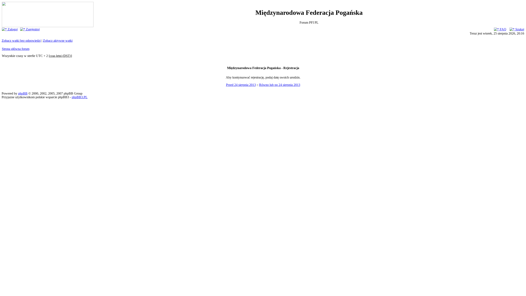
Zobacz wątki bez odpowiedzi (21, 40)
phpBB (23, 93)
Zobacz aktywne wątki (58, 40)
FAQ (502, 29)
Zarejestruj (32, 29)
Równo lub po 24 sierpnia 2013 (279, 85)
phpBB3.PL (80, 97)
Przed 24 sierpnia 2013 (241, 85)
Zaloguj (12, 29)
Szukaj (519, 29)
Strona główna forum (15, 49)
